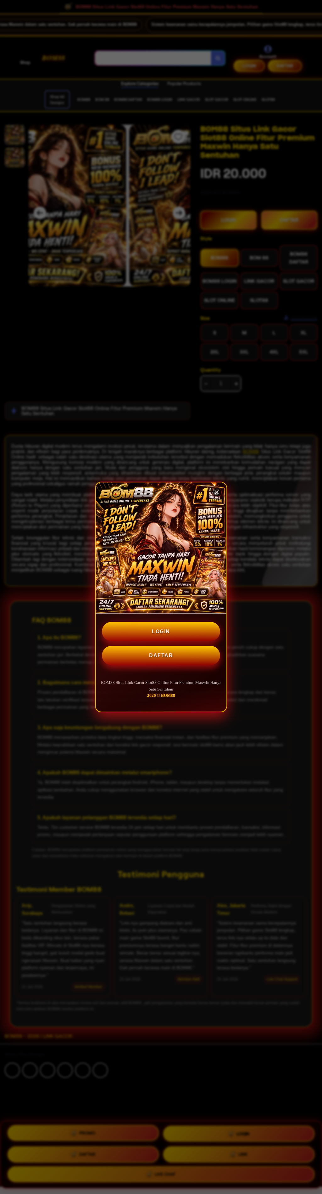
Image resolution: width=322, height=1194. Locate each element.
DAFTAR (161, 655)
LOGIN (161, 631)
